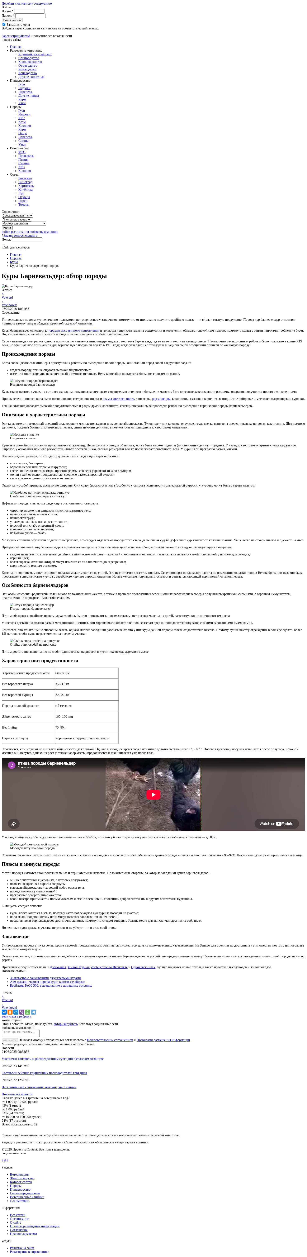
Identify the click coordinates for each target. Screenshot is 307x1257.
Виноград (25, 182)
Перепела (25, 92)
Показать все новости (17, 1094)
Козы (22, 122)
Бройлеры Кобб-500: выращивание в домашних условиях (51, 985)
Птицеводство (20, 1189)
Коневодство (27, 73)
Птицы (23, 159)
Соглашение (19, 1230)
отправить (9, 1040)
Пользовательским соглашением (110, 1040)
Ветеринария (19, 1174)
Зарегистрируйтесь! (16, 36)
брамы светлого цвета (118, 398)
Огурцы (24, 197)
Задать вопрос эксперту (20, 235)
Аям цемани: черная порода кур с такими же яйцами (47, 981)
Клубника (25, 189)
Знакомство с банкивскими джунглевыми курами (45, 978)
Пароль (8, 15)
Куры (22, 99)
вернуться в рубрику (16, 1016)
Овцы (22, 133)
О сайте (15, 1222)
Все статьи (17, 1215)
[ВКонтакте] (4, 1012)
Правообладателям (23, 1233)
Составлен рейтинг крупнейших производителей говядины (44, 1073)
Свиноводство (28, 58)
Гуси (21, 84)
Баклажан (25, 178)
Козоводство (27, 69)
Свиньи (23, 140)
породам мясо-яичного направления (73, 330)
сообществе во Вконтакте (109, 967)
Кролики (24, 125)
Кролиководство (30, 61)
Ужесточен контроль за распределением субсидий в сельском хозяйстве (53, 1059)
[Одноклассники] (10, 1012)
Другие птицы (28, 95)
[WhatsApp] (27, 1012)
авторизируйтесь (66, 1024)
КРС (21, 118)
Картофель (26, 186)
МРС (21, 152)
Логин (7, 11)
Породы (16, 258)
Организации (19, 1218)
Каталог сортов (21, 1182)
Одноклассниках (143, 967)
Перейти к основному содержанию (27, 3)
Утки (22, 103)
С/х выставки (19, 1201)
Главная (15, 46)
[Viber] (21, 1012)
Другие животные (31, 77)
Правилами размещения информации (163, 1040)
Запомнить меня (18, 24)
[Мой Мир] (15, 1012)
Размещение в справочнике (29, 1251)
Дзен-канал (58, 967)
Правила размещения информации (35, 1226)
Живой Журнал (79, 967)
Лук (21, 193)
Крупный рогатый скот (35, 54)
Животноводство (22, 1178)
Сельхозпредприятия (25, 1193)
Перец (22, 201)
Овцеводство (27, 65)
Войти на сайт (12, 20)
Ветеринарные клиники (27, 1197)
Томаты (23, 204)
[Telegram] (33, 1012)
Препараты (26, 155)
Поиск (7, 239)
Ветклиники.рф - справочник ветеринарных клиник (39, 1087)
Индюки (24, 88)
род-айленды (161, 398)
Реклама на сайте (22, 1248)
